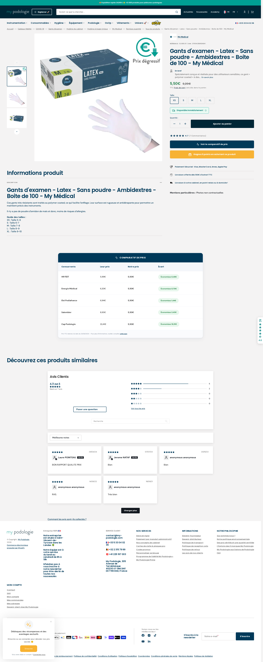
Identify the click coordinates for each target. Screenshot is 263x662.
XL (211, 101)
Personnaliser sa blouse (147, 553)
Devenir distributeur (191, 539)
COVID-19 (40, 29)
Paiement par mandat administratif (154, 539)
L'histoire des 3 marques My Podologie (235, 546)
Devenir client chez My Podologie (22, 607)
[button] (251, 12)
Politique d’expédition (127, 656)
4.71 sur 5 (55, 383)
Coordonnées (144, 656)
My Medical (117, 29)
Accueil (10, 29)
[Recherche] (177, 12)
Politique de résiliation (203, 656)
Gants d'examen (55, 29)
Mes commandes (15, 600)
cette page (123, 334)
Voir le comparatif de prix (214, 144)
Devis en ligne (142, 536)
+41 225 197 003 (117, 554)
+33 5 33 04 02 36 (246, 23)
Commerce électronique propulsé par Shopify (17, 546)
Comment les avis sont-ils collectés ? (67, 519)
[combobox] (118, 12)
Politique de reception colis (195, 546)
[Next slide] (17, 132)
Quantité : (174, 118)
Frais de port (179, 88)
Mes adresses (13, 603)
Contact (11, 590)
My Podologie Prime (145, 560)
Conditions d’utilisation (107, 656)
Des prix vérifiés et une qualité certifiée (235, 542)
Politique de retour (191, 549)
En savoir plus (207, 77)
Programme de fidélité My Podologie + (154, 556)
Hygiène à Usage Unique (97, 29)
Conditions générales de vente (164, 656)
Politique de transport (192, 542)
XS (176, 101)
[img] (57, 452)
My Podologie (23, 539)
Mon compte (13, 596)
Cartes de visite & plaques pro (150, 546)
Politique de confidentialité (85, 656)
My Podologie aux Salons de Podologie (235, 549)
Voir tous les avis (138, 408)
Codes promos (143, 549)
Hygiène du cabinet (75, 29)
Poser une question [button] (87, 409)
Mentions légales (186, 656)
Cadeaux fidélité (24, 29)
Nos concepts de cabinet (148, 542)
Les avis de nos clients (192, 553)
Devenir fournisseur (191, 536)
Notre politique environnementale (233, 539)
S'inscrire (245, 636)
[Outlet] (156, 23)
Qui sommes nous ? (226, 536)
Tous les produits (153, 29)
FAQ (219, 553)
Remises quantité (133, 29)
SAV (9, 593)
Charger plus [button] (130, 510)
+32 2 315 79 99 (117, 549)
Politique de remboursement (60, 656)
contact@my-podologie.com (114, 537)
